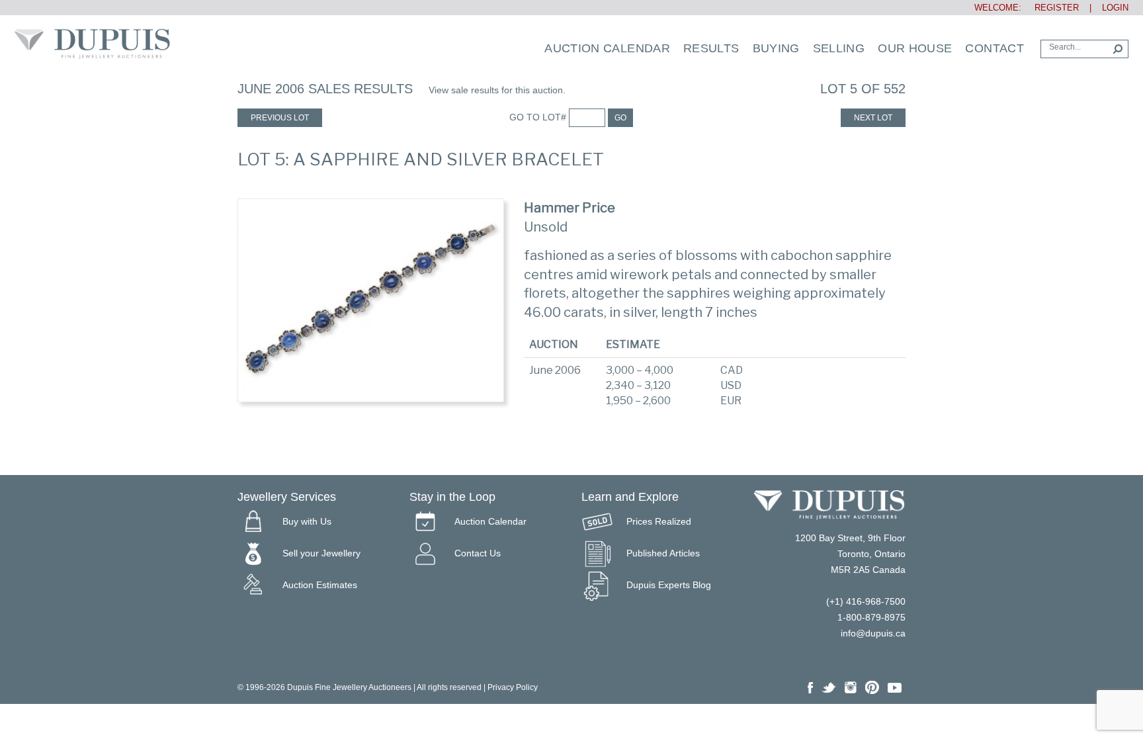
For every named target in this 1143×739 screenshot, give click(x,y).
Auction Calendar (607, 48)
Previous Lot (280, 117)
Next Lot (873, 117)
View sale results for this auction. (497, 90)
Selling (839, 48)
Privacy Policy (512, 687)
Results (711, 48)
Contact (994, 48)
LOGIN (1115, 8)
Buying (776, 48)
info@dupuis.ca (873, 633)
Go (620, 117)
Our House (915, 48)
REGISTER (1051, 8)
